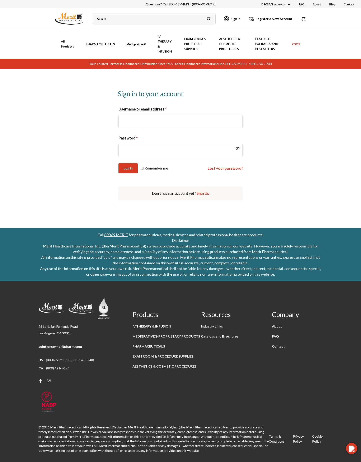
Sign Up (203, 193)
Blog (332, 4)
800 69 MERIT (116, 234)
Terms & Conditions (277, 438)
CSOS (296, 44)
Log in (128, 168)
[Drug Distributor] (48, 402)
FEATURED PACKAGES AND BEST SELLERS (266, 44)
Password (128, 138)
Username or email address (142, 109)
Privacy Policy (298, 438)
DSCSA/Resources (273, 4)
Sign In (235, 19)
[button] (303, 18)
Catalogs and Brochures (219, 336)
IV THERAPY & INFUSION (165, 44)
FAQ (301, 4)
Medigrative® (136, 44)
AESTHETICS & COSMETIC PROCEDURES (229, 44)
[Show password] (237, 148)
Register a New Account (273, 19)
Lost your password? (225, 168)
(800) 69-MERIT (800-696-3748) (70, 360)
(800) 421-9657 (57, 368)
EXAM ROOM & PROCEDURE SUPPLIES (195, 44)
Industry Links (212, 326)
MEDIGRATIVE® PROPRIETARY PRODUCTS (166, 336)
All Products (67, 44)
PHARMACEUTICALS (100, 44)
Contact (349, 4)
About (317, 4)
